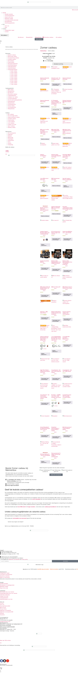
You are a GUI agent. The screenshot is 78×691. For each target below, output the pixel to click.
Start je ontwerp (45, 84)
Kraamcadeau (11, 62)
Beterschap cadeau (12, 56)
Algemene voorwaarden (14, 559)
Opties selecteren (55, 114)
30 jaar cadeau (13, 75)
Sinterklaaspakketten (10, 23)
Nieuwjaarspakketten (13, 63)
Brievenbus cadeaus (12, 94)
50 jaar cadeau (13, 78)
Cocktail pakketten (12, 98)
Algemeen (10, 134)
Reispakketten (11, 102)
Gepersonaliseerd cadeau (14, 117)
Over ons (7, 25)
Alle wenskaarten (12, 133)
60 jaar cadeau (13, 79)
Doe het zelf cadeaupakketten (15, 100)
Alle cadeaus (4, 35)
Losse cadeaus (11, 121)
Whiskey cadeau (11, 127)
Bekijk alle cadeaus (9, 147)
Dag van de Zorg (9, 17)
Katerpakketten (11, 101)
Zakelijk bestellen (9, 14)
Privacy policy (24, 559)
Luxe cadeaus (11, 123)
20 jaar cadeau (13, 72)
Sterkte (9, 143)
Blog (6, 27)
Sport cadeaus (11, 126)
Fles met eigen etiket (13, 115)
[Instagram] (4, 660)
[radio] (44, 185)
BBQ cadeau (11, 89)
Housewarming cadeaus (13, 57)
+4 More (56, 405)
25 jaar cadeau (13, 73)
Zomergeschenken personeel (11, 20)
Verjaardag (10, 144)
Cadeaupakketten (12, 95)
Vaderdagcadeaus (12, 66)
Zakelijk (4, 12)
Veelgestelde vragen (9, 30)
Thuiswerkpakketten (9, 15)
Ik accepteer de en (14, 559)
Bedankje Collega (9, 18)
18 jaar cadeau (13, 71)
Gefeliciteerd (11, 140)
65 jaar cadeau (13, 81)
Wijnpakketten (11, 108)
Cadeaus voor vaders (13, 97)
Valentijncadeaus (12, 68)
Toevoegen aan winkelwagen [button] (56, 84)
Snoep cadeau (11, 105)
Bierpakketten (11, 91)
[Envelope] (7, 660)
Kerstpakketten (8, 21)
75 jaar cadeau (13, 84)
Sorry (9, 141)
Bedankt (10, 136)
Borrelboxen (11, 92)
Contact (7, 31)
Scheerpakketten (12, 104)
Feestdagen (10, 138)
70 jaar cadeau (13, 82)
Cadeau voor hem (12, 124)
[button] (21, 52)
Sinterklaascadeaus (12, 65)
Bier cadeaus (11, 114)
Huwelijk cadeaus (12, 59)
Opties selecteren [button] (66, 186)
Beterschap (10, 137)
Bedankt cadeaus (12, 55)
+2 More (44, 348)
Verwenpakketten (12, 107)
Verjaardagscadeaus (12, 69)
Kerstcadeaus (11, 60)
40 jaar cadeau (13, 76)
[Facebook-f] (1, 660)
